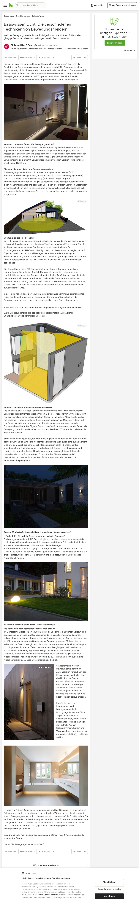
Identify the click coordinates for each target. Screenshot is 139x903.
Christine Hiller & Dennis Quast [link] (26, 45)
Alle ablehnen (109, 882)
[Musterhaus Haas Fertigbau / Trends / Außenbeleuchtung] (46, 591)
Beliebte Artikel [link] (38, 16)
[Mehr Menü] (85, 57)
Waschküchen (63, 731)
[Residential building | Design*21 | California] (29, 702)
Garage (75, 678)
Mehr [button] (85, 49)
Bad (56, 810)
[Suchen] (17, 5)
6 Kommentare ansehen (44, 865)
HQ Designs (81, 201)
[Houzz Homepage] (11, 5)
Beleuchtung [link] (9, 16)
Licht (82, 188)
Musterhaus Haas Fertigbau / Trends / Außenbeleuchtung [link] (28, 625)
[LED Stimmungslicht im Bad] (46, 112)
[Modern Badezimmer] (46, 776)
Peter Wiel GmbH (79, 87)
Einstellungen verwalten (109, 889)
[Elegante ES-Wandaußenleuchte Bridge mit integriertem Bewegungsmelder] (46, 496)
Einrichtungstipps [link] (23, 16)
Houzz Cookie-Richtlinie (48, 895)
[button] (5, 5)
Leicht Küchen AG (46, 667)
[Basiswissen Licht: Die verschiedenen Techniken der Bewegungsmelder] (46, 216)
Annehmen (109, 896)
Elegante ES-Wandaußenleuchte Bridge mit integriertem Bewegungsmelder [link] (37, 532)
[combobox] (30, 5)
